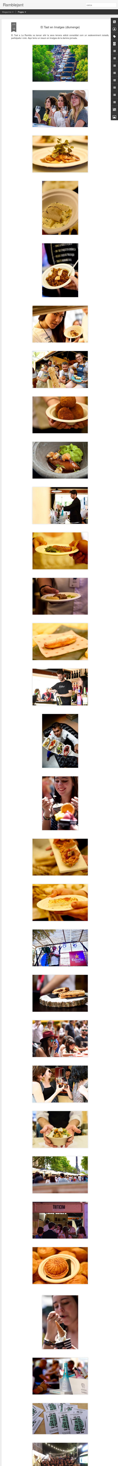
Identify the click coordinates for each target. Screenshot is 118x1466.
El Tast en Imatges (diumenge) (60, 27)
